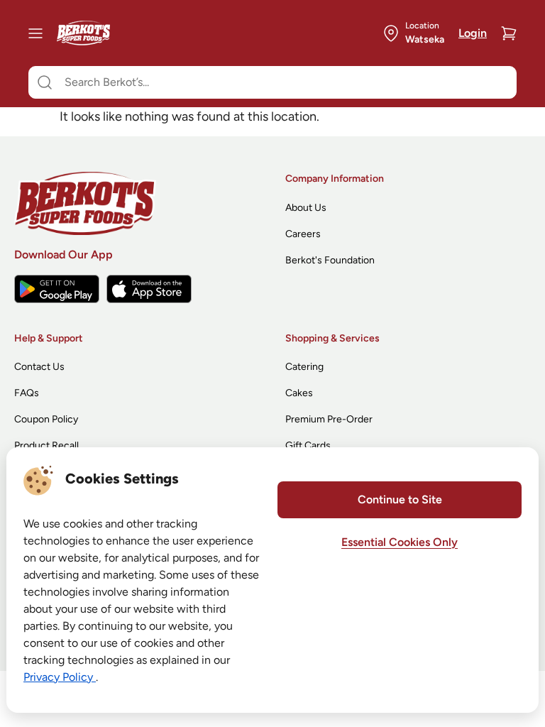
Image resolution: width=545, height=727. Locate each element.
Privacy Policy (59, 677)
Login (472, 33)
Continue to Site (400, 499)
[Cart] (509, 33)
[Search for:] (272, 82)
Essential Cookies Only (399, 542)
